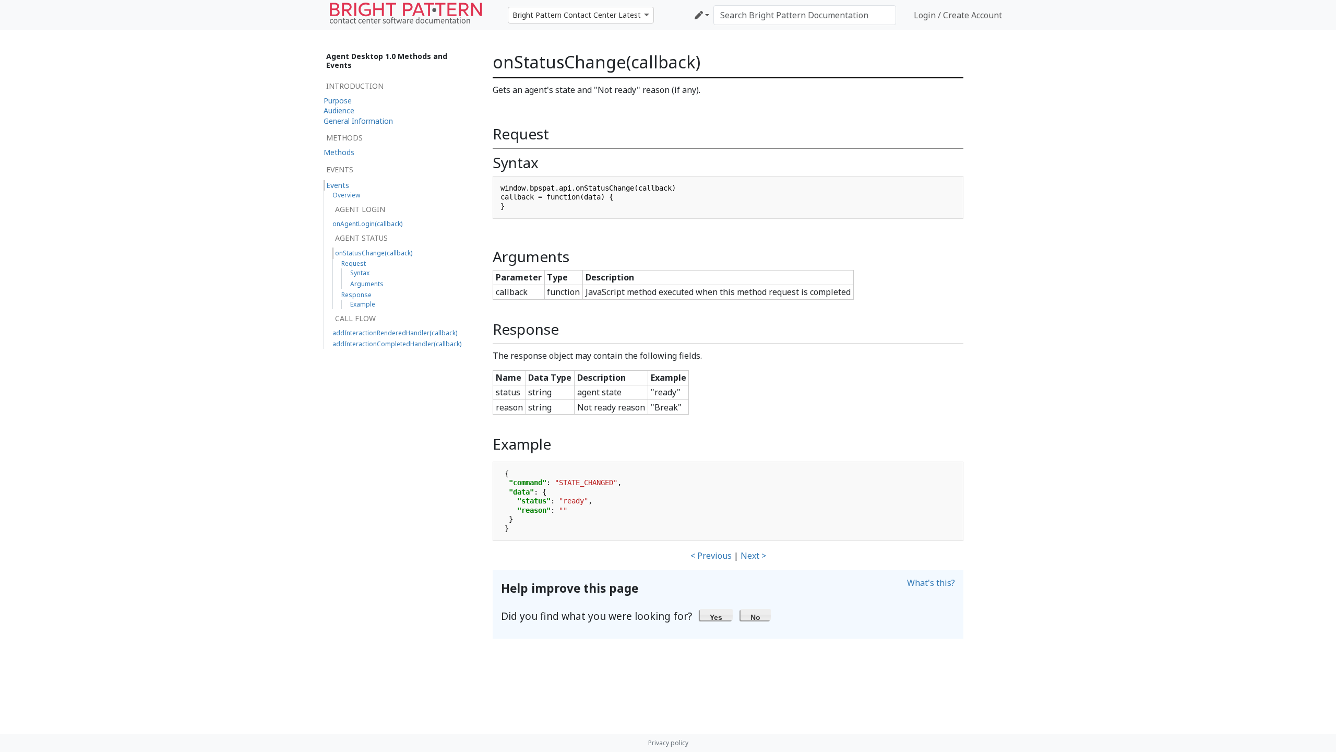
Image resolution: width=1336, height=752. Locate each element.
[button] (716, 614)
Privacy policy (668, 742)
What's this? (931, 583)
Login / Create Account (958, 15)
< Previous (711, 555)
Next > (753, 555)
